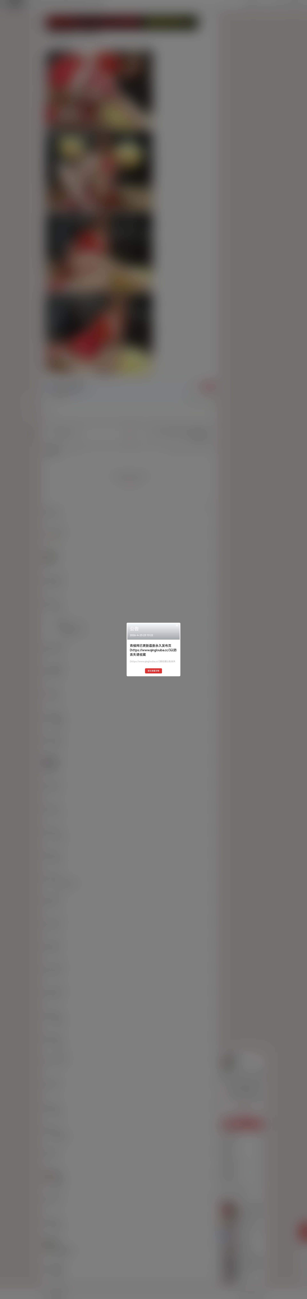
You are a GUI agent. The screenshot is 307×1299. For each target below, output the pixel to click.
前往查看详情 (153, 671)
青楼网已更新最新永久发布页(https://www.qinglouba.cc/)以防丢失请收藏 (153, 650)
